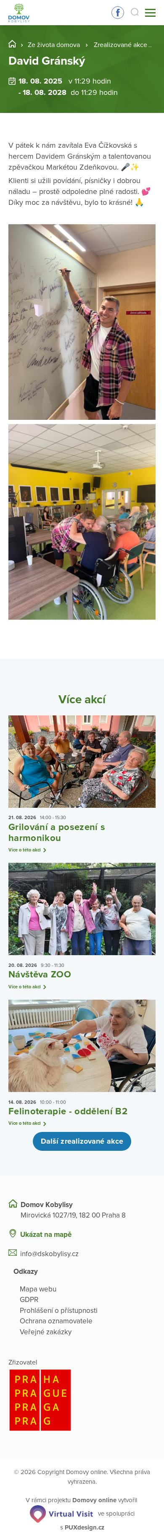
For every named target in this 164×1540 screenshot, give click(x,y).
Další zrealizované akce (82, 1141)
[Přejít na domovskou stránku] (18, 12)
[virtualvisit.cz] (61, 1513)
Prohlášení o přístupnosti (59, 1310)
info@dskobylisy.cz (49, 1253)
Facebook (117, 12)
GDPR (29, 1299)
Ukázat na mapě (45, 1234)
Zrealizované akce (120, 45)
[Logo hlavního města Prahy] (82, 1400)
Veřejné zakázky (45, 1332)
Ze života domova (54, 45)
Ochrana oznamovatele (56, 1321)
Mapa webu (38, 1289)
